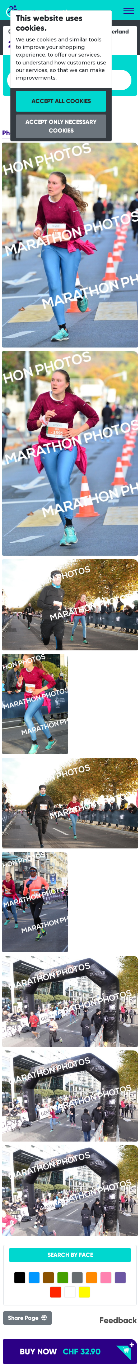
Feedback (118, 1320)
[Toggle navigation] (128, 10)
